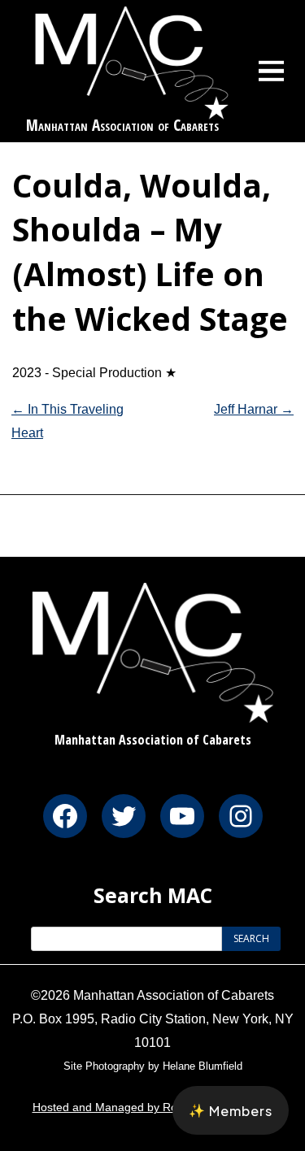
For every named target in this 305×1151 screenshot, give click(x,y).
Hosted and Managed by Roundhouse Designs (153, 1107)
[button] (230, 1110)
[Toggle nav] (271, 70)
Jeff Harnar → (254, 409)
